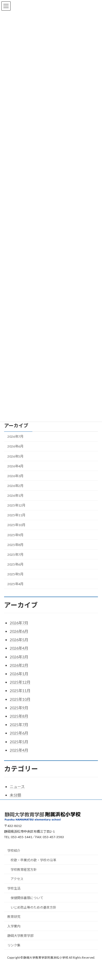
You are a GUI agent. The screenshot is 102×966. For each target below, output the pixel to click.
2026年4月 (15, 466)
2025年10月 (16, 525)
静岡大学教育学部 (20, 936)
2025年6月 (15, 564)
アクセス (17, 879)
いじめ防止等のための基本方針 (33, 907)
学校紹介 (13, 850)
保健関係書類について (27, 898)
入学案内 (13, 926)
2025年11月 (16, 515)
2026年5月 (15, 456)
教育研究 (13, 917)
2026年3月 (15, 476)
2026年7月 (15, 436)
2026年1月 (15, 495)
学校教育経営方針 (24, 870)
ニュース (17, 786)
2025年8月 (15, 545)
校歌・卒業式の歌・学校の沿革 (33, 860)
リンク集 (13, 945)
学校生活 (13, 888)
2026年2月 (15, 486)
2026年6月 (15, 446)
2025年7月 (15, 555)
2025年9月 (15, 535)
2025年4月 (15, 584)
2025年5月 (15, 574)
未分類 (15, 795)
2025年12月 (16, 505)
